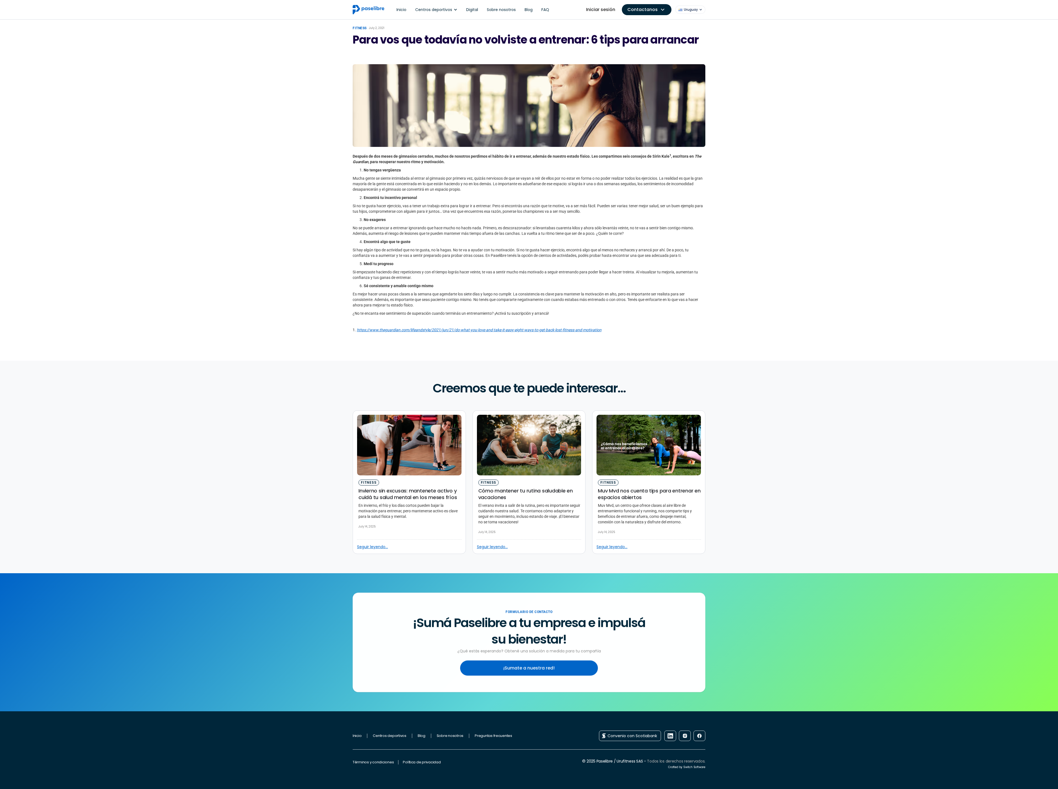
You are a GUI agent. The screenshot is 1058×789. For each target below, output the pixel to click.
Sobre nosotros (501, 9)
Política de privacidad (422, 762)
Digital (472, 9)
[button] (436, 9)
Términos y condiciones (373, 762)
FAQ (545, 9)
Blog (529, 9)
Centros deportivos (389, 735)
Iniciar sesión (600, 9)
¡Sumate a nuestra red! (529, 668)
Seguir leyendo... (372, 547)
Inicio (401, 9)
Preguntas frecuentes (493, 735)
